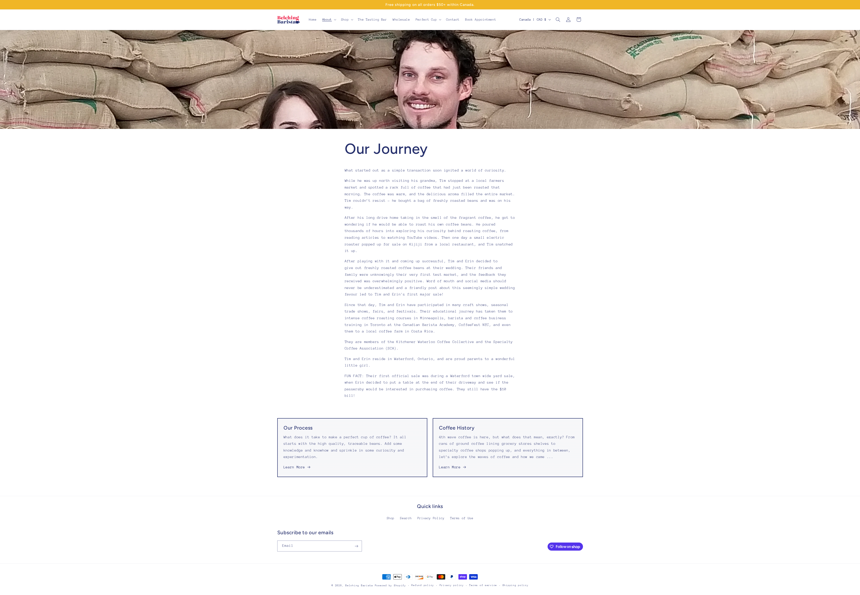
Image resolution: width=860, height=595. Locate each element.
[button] (328, 19)
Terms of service (483, 585)
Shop (391, 518)
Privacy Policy (431, 518)
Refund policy (422, 585)
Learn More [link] (449, 467)
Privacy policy (452, 585)
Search (406, 518)
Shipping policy (516, 585)
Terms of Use (461, 518)
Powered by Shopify (390, 585)
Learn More (294, 467)
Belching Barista (359, 585)
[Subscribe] (356, 546)
